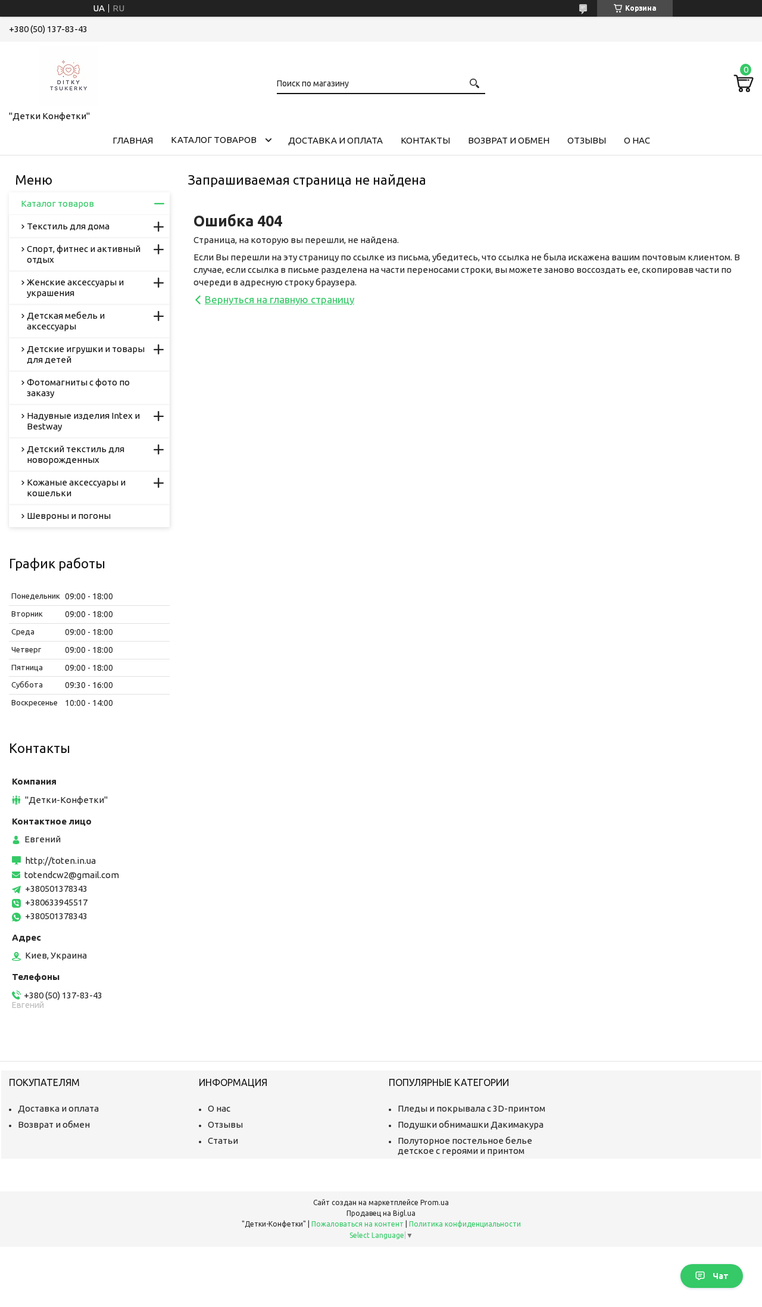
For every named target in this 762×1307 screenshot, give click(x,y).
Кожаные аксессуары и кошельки (76, 487)
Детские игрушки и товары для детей (86, 354)
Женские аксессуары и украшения (75, 287)
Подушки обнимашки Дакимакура (471, 1124)
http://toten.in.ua (60, 860)
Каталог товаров (214, 140)
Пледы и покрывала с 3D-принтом (471, 1108)
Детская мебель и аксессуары (66, 320)
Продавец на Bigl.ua (381, 1213)
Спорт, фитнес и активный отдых (83, 254)
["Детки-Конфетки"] (68, 74)
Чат (721, 1276)
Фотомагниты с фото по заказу (78, 387)
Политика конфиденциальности (465, 1224)
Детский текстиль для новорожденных (75, 454)
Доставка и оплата (335, 140)
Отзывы (586, 140)
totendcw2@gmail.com (71, 875)
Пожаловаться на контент (357, 1224)
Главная (133, 140)
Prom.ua (434, 1202)
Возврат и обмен (508, 140)
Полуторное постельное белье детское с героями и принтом (465, 1145)
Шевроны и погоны (69, 516)
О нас (637, 140)
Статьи (223, 1140)
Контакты (425, 140)
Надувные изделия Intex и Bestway (83, 420)
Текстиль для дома (68, 226)
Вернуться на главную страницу (279, 299)
